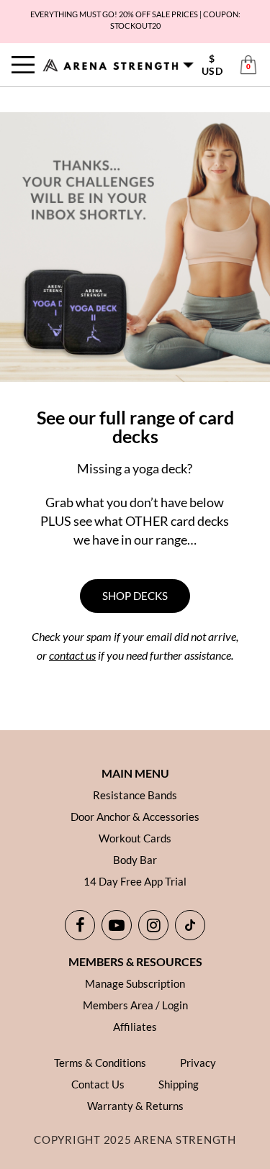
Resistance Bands (135, 794)
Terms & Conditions (100, 1062)
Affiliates (135, 1026)
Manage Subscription (135, 983)
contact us (72, 655)
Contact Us (98, 1084)
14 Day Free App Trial (135, 881)
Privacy (198, 1062)
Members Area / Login (135, 1005)
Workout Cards (135, 838)
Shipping (178, 1084)
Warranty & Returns (135, 1105)
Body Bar (135, 859)
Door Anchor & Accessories (135, 816)
